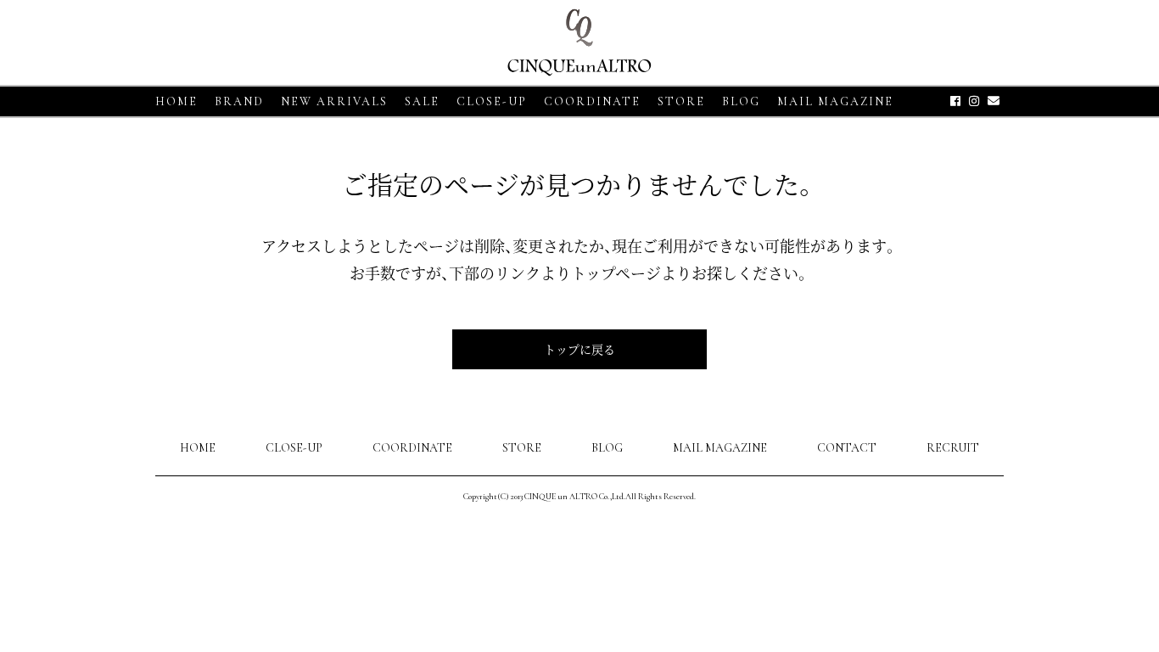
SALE (422, 101)
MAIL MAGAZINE (835, 101)
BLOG (607, 448)
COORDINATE (592, 101)
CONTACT (846, 448)
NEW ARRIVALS (334, 101)
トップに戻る (579, 348)
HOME (176, 101)
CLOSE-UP (294, 448)
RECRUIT (953, 448)
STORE (681, 101)
